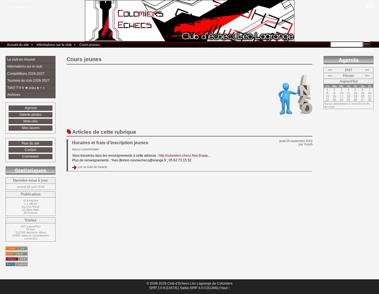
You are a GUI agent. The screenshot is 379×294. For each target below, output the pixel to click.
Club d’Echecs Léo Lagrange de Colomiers (20, 7)
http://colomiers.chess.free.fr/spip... (184, 156)
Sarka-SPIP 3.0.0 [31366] (199, 288)
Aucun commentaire (85, 149)
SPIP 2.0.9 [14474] (163, 288)
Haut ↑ (225, 288)
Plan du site (30, 143)
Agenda (31, 108)
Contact (30, 150)
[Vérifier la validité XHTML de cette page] (17, 248)
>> (367, 70)
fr (370, 5)
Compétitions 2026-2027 (26, 74)
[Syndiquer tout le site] (17, 254)
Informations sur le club (54, 45)
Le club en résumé (21, 59)
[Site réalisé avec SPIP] (17, 264)
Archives (13, 95)
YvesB (308, 144)
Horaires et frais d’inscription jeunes (110, 142)
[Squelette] (17, 259)
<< (330, 70)
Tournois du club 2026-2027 (28, 80)
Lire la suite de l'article (92, 167)
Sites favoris (30, 128)
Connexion (30, 156)
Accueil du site (18, 45)
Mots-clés (30, 121)
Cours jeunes (89, 45)
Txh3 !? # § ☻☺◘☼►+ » (26, 88)
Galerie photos (30, 115)
